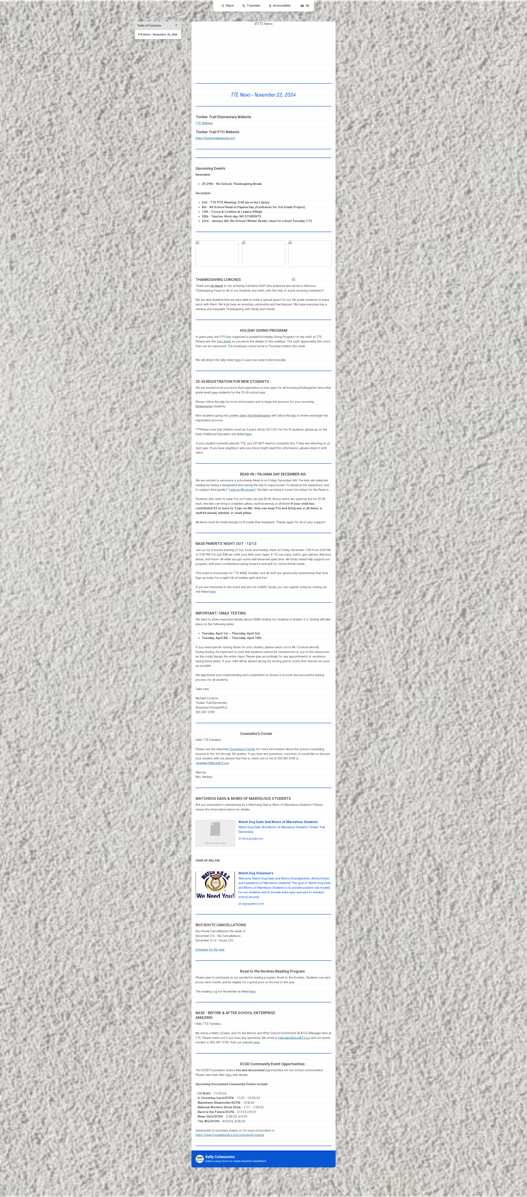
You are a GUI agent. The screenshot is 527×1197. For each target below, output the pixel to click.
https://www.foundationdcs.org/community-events (230, 1135)
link (222, 402)
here (238, 360)
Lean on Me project (242, 490)
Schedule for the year (210, 950)
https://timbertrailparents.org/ (216, 138)
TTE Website (204, 123)
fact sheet (224, 341)
